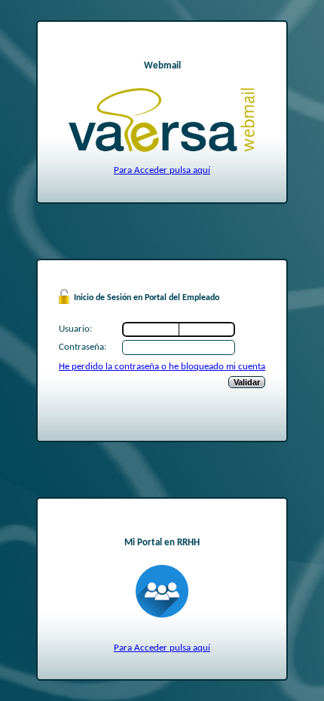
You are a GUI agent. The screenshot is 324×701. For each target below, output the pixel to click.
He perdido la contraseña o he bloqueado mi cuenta (162, 367)
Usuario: (75, 329)
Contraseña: (82, 347)
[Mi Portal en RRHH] (162, 615)
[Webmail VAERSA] (162, 149)
